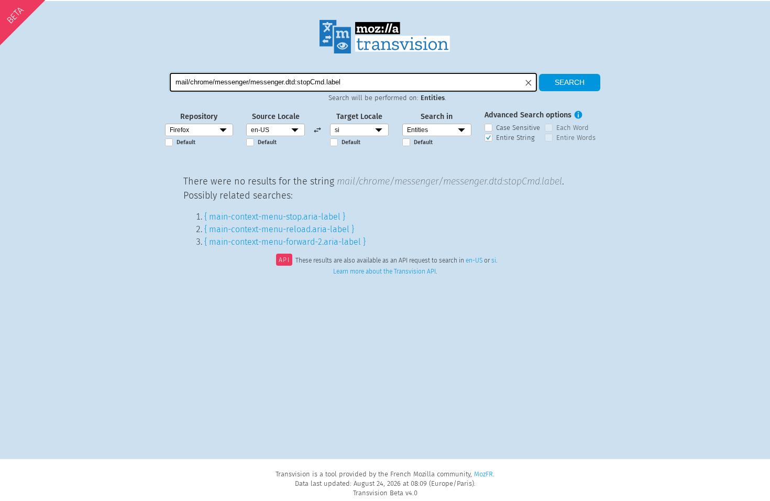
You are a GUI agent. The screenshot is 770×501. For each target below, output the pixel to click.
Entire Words (576, 137)
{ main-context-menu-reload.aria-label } (279, 229)
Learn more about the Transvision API (384, 271)
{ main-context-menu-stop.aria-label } (274, 217)
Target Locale (359, 116)
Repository (198, 116)
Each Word (572, 128)
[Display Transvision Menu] (609, 10)
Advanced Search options (528, 115)
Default (186, 142)
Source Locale (276, 116)
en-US (474, 261)
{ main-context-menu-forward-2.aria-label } (285, 242)
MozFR (483, 474)
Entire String (515, 137)
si (493, 261)
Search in (437, 116)
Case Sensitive (518, 128)
